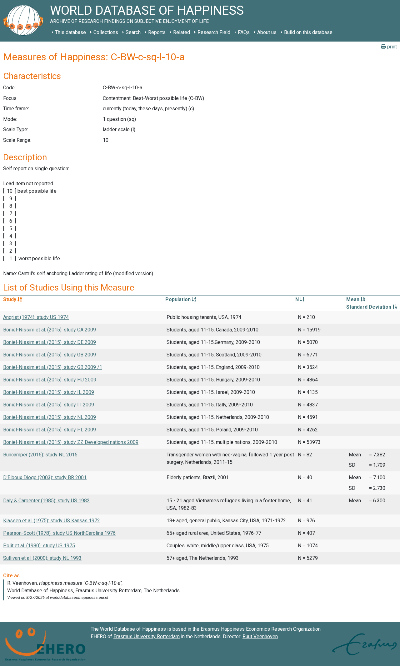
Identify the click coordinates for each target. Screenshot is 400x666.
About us (267, 32)
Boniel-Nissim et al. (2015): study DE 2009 (49, 342)
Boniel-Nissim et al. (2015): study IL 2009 (48, 392)
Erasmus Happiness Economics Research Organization (261, 629)
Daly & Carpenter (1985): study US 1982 (46, 501)
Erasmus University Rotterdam (146, 636)
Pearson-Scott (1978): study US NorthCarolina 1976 (59, 533)
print (391, 47)
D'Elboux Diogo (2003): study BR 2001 (45, 477)
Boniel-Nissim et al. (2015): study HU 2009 (49, 380)
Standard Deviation (369, 307)
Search (133, 32)
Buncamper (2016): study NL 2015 (40, 455)
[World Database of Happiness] (25, 21)
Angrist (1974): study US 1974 (36, 317)
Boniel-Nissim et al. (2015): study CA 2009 (49, 330)
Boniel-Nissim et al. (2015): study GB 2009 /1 (52, 367)
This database (70, 32)
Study (10, 299)
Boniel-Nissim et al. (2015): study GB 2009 (49, 355)
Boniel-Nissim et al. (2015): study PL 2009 (49, 430)
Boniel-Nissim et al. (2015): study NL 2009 (49, 417)
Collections (105, 32)
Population (178, 299)
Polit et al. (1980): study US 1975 (39, 546)
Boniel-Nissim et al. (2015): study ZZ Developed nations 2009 (70, 442)
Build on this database (308, 32)
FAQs (244, 32)
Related (181, 32)
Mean (353, 299)
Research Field (214, 32)
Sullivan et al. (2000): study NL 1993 (42, 558)
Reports (157, 32)
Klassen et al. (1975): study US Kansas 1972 (51, 521)
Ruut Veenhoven (260, 636)
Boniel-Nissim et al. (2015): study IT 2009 (48, 405)
